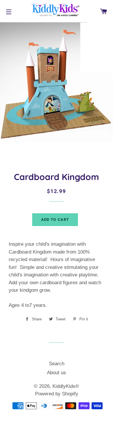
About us (56, 372)
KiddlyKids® (65, 386)
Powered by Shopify (56, 394)
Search (56, 363)
